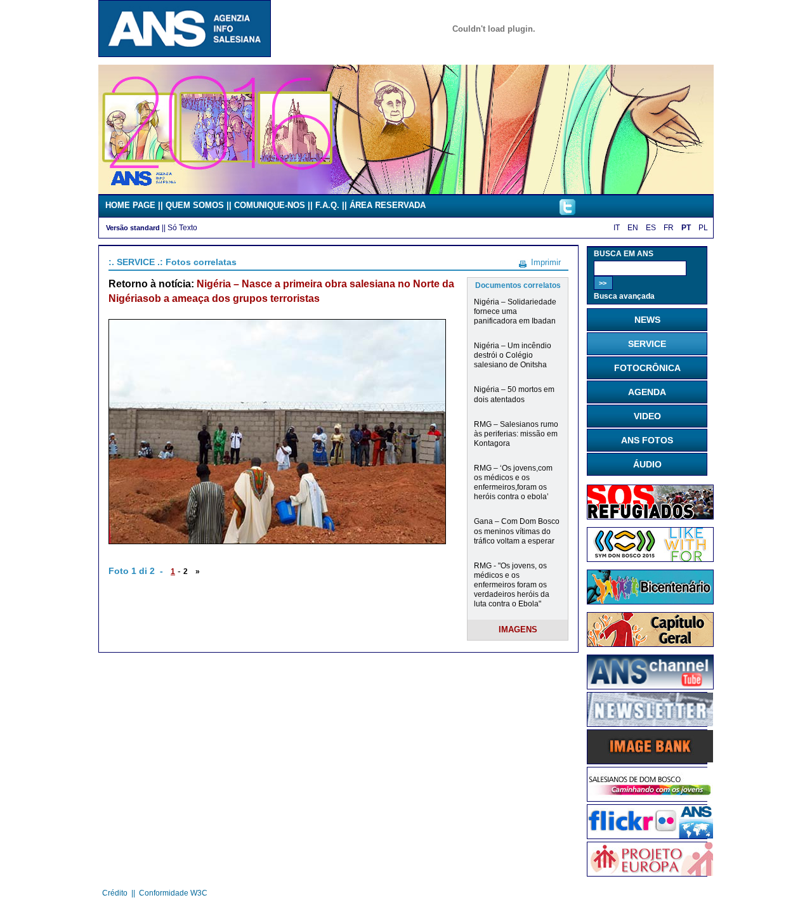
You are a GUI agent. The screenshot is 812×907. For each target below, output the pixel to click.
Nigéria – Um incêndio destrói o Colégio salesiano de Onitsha (512, 355)
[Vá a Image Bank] (650, 759)
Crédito (115, 893)
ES (651, 227)
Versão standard (133, 228)
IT (616, 227)
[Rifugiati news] (650, 516)
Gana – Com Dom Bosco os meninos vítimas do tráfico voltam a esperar (517, 530)
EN (632, 227)
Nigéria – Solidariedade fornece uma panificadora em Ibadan (515, 311)
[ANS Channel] (650, 686)
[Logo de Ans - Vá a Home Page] (184, 54)
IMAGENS (518, 629)
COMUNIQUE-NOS (269, 205)
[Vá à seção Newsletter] (650, 723)
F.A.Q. (327, 205)
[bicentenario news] (650, 559)
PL (703, 227)
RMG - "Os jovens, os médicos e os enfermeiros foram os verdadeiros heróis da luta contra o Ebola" (511, 584)
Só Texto (182, 227)
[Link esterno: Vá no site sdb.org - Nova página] (650, 798)
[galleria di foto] (650, 835)
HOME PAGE (130, 205)
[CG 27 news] (650, 644)
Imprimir (546, 262)
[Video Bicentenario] (406, 191)
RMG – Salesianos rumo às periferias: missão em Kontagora (516, 433)
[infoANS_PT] (567, 212)
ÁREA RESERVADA (388, 205)
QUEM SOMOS (195, 205)
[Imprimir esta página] (522, 262)
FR (669, 227)
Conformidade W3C (173, 893)
